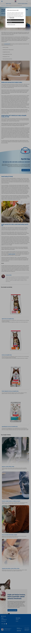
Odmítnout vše (10, 22)
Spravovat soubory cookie (11, 24)
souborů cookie (12, 17)
